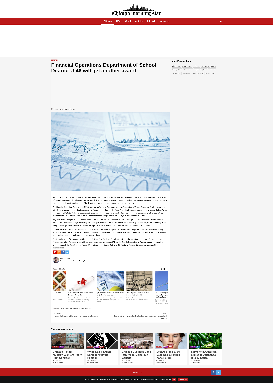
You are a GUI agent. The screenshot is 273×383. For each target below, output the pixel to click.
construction (186, 73)
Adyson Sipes (197, 362)
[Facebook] (63, 252)
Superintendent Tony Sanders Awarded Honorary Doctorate (81, 294)
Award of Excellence (62, 308)
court (205, 70)
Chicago (108, 21)
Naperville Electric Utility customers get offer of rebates (76, 314)
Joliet (194, 73)
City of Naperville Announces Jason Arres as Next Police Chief (137, 294)
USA (118, 21)
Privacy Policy (136, 372)
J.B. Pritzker (176, 73)
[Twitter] (67, 252)
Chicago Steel (209, 73)
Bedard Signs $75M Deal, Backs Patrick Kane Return (168, 354)
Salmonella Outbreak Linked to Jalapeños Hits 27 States (203, 354)
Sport (101, 346)
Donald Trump (188, 70)
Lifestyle (151, 21)
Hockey (200, 73)
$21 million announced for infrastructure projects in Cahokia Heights (110, 294)
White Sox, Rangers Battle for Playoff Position (99, 354)
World (128, 21)
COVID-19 (196, 66)
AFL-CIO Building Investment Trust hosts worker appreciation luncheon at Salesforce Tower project (167, 295)
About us (164, 21)
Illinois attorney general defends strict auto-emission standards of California (140, 315)
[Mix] (59, 252)
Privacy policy (183, 379)
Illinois (62, 346)
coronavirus (205, 66)
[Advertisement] (136, 41)
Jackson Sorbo (93, 362)
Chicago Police (177, 70)
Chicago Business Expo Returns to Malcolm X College (136, 354)
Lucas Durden (59, 362)
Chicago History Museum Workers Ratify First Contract (67, 354)
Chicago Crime (186, 66)
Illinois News (74, 308)
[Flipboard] (55, 252)
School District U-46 (85, 308)
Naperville (198, 70)
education (212, 70)
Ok (174, 379)
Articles (139, 21)
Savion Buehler (128, 362)
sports (213, 66)
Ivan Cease (70, 109)
